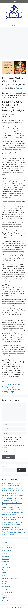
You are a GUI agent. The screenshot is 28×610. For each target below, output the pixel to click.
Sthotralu (5, 584)
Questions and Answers (10, 578)
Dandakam (5, 556)
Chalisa (6, 382)
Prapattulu (5, 575)
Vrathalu (5, 600)
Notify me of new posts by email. (14, 452)
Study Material (7, 586)
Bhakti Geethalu (7, 548)
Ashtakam (5, 542)
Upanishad (5, 598)
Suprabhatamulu (7, 592)
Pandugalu (5, 570)
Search (4, 467)
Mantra (4, 564)
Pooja (4, 573)
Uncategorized (7, 595)
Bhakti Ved (19, 607)
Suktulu (4, 589)
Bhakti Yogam (6, 550)
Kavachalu (5, 559)
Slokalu (4, 581)
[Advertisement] (14, 42)
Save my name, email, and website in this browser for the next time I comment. (14, 439)
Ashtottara (5, 545)
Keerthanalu (6, 561)
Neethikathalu (6, 567)
